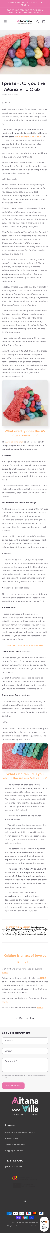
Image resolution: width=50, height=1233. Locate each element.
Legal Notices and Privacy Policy (20, 1132)
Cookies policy (11, 1138)
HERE (5, 972)
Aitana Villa (24, 1223)
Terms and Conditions (15, 1144)
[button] (5, 22)
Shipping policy (37, 1226)
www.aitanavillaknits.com (28, 136)
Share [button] (7, 102)
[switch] (44, 1227)
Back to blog (26, 1018)
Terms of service (22, 1226)
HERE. (5, 1001)
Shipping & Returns (14, 1150)
